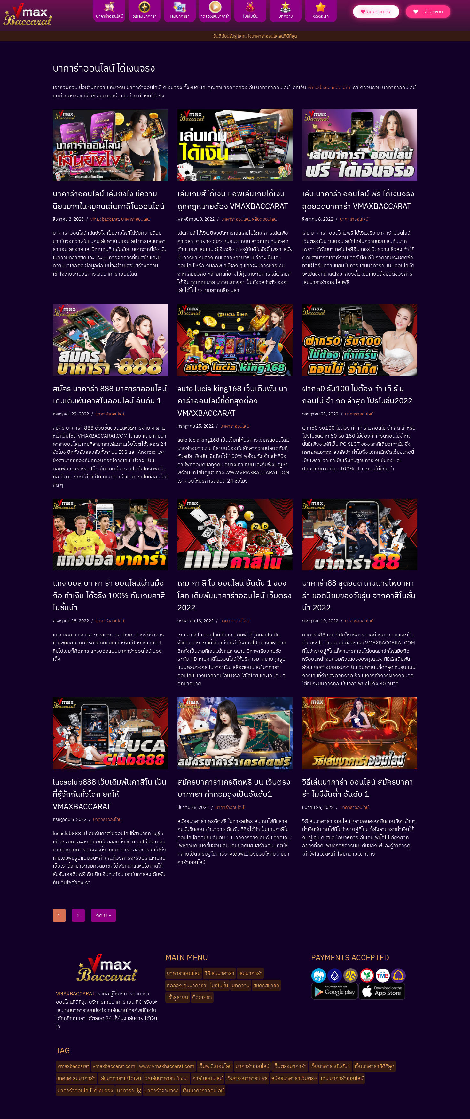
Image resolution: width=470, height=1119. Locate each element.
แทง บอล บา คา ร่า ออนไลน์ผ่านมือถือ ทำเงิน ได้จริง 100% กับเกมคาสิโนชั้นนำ (109, 595)
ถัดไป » (103, 915)
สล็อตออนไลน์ (264, 219)
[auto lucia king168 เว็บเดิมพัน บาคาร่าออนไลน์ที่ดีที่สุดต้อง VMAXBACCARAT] (235, 340)
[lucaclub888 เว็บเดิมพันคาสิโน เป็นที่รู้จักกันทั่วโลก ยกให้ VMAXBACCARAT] (110, 733)
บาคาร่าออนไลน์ (135, 219)
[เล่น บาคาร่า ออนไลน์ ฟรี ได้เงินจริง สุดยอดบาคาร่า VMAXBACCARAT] (359, 145)
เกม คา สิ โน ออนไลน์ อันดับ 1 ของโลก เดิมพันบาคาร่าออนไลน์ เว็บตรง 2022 (234, 595)
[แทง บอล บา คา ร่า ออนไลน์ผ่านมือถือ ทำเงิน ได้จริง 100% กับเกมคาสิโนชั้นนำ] (110, 534)
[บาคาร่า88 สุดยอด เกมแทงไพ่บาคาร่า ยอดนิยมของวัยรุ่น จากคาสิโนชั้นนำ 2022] (359, 534)
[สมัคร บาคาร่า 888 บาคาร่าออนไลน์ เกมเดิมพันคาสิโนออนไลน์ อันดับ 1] (110, 340)
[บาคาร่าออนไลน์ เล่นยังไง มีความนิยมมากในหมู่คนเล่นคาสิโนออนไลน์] (110, 145)
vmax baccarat (104, 219)
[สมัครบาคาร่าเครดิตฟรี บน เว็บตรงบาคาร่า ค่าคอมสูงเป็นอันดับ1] (235, 733)
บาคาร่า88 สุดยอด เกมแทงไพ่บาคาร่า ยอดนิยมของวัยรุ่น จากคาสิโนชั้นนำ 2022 (359, 595)
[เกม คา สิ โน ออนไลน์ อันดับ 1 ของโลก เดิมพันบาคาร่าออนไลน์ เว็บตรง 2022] (235, 534)
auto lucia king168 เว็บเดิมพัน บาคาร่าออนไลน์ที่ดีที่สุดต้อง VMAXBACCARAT (232, 400)
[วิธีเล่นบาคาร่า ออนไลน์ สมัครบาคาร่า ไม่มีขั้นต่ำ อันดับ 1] (359, 733)
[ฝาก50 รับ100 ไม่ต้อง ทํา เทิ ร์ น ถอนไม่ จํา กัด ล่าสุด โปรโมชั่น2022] (359, 340)
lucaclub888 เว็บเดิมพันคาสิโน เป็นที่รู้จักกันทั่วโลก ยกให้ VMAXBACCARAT (110, 794)
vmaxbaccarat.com (329, 87)
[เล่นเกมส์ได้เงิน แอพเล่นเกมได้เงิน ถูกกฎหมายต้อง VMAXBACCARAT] (235, 145)
